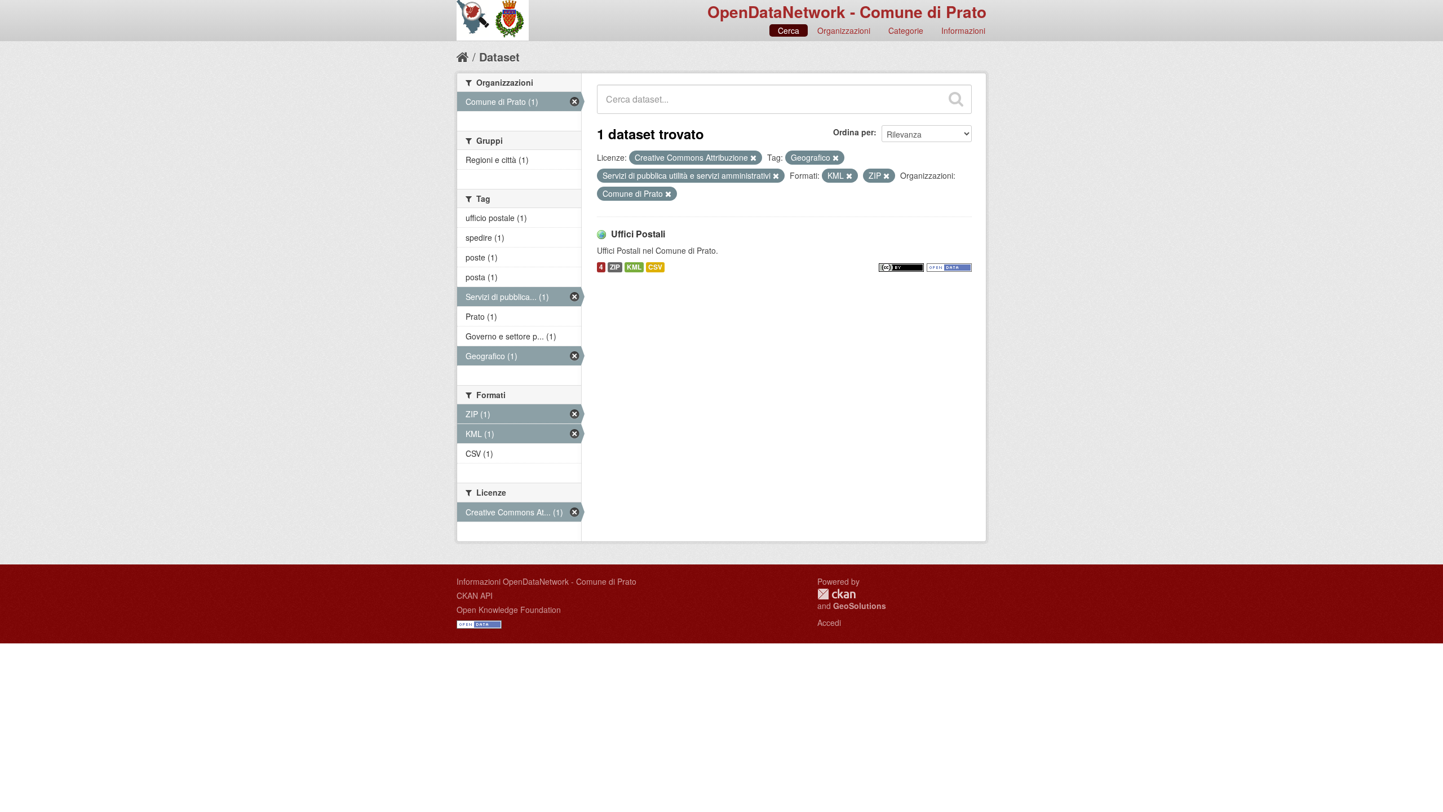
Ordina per (853, 132)
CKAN (836, 594)
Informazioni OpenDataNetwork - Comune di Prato (546, 581)
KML (634, 267)
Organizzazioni (843, 30)
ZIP (615, 267)
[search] (956, 99)
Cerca (788, 30)
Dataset (499, 56)
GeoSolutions (859, 605)
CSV (655, 267)
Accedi (829, 622)
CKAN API (475, 595)
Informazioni (963, 30)
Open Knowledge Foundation (509, 609)
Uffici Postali (638, 233)
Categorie (905, 30)
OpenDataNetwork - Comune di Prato (846, 11)
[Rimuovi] (753, 157)
